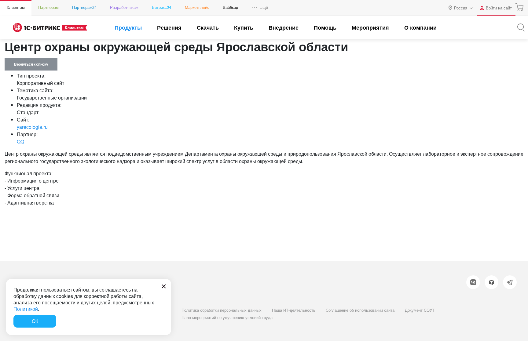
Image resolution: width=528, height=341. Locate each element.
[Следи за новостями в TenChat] (491, 282)
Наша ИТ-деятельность (293, 310)
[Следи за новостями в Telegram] (510, 282)
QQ (20, 141)
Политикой (25, 308)
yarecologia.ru (32, 126)
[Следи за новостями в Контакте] (473, 282)
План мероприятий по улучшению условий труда (227, 317)
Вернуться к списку (31, 64)
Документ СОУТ (420, 310)
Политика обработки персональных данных (222, 310)
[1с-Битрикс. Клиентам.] (36, 27)
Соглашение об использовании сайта (360, 310)
